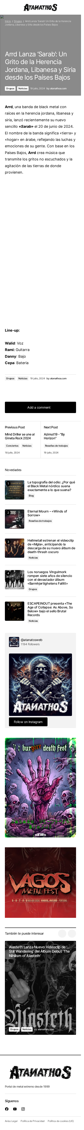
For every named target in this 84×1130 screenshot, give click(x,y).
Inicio (8, 21)
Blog (31, 495)
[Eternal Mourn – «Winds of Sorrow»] (14, 519)
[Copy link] (33, 390)
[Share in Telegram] (25, 390)
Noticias (22, 88)
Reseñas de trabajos (56, 445)
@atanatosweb (31, 640)
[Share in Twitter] (17, 390)
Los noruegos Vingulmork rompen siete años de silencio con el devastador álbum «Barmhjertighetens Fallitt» (50, 578)
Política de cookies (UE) (61, 1121)
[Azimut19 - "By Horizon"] (58, 439)
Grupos (18, 21)
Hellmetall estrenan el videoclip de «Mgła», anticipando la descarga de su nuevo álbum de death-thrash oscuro (51, 546)
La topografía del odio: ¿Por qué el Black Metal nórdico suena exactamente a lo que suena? (51, 486)
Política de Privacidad (32, 1121)
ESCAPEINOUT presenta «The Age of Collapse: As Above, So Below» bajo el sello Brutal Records (50, 609)
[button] (7, 7)
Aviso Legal (11, 1121)
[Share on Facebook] (9, 390)
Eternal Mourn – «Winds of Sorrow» (47, 513)
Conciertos (12, 445)
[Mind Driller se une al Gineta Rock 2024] (23, 439)
